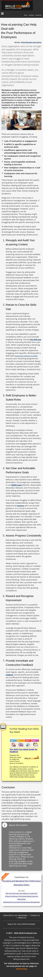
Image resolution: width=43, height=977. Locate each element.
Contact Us (38, 15)
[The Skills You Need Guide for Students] (24, 743)
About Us (22, 917)
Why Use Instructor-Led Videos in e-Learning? (21, 893)
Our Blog (31, 15)
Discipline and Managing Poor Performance (21, 881)
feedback (9, 675)
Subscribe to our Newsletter (15, 915)
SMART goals (16, 485)
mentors (20, 506)
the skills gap (35, 339)
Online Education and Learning (31, 42)
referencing (21, 969)
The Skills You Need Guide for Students (23, 750)
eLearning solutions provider (26, 356)
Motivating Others (21, 885)
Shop (25, 15)
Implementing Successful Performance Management (21, 902)
